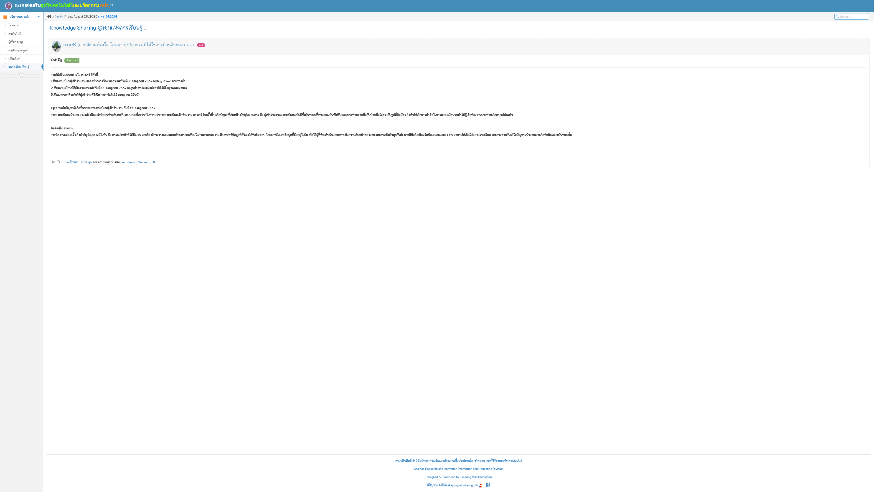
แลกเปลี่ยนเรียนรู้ (18, 67)
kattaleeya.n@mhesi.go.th (139, 162)
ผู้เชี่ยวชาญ (15, 42)
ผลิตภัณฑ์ (14, 58)
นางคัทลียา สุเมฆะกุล (78, 162)
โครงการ (14, 25)
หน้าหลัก (58, 16)
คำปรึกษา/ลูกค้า (18, 50)
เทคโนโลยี (14, 34)
